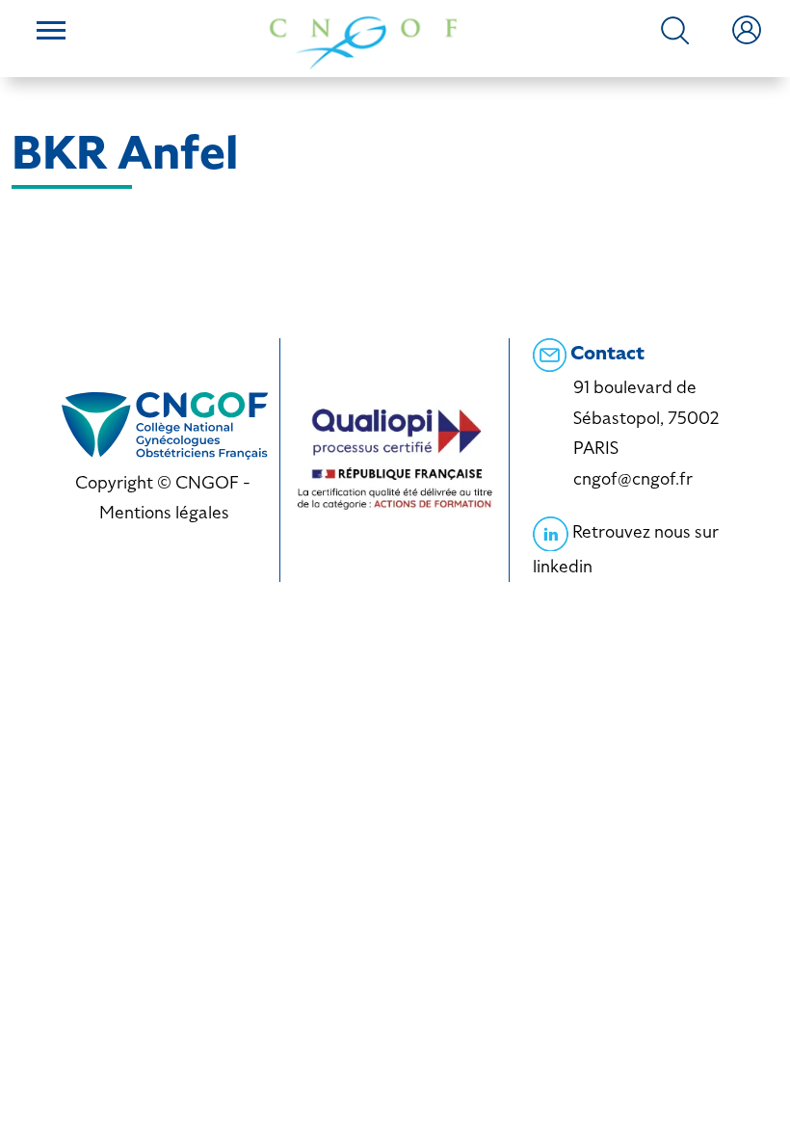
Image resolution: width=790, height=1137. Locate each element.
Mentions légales (164, 512)
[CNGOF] (363, 41)
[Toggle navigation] (51, 32)
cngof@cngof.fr (633, 478)
